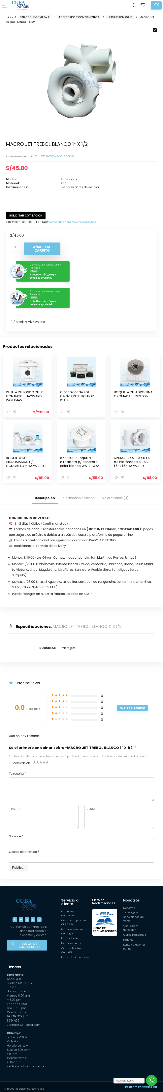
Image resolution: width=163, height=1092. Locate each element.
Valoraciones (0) (115, 498)
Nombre (16, 836)
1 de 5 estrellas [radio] (34, 762)
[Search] (134, 5)
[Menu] (5, 5)
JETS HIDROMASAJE (120, 17)
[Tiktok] (39, 919)
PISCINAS (69, 156)
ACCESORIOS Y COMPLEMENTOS (79, 17)
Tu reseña (17, 774)
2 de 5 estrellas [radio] (36, 762)
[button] (155, 30)
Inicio (9, 17)
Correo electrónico (24, 852)
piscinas (90, 222)
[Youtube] (21, 919)
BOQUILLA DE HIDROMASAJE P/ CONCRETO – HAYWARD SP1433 (25, 463)
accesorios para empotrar (66, 222)
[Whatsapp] (33, 919)
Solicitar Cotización (25, 215)
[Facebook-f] (15, 919)
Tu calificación (19, 763)
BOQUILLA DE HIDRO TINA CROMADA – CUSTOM (133, 394)
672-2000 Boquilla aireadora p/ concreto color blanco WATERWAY (80, 461)
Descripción (45, 498)
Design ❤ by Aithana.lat (141, 1086)
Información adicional (78, 498)
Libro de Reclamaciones (103, 901)
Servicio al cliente (70, 902)
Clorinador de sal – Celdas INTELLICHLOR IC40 (77, 396)
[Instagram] (27, 919)
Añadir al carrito (42, 248)
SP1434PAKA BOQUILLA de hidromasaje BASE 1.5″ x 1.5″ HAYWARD (132, 461)
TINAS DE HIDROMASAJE (35, 17)
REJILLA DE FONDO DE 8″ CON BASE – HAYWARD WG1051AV (24, 396)
